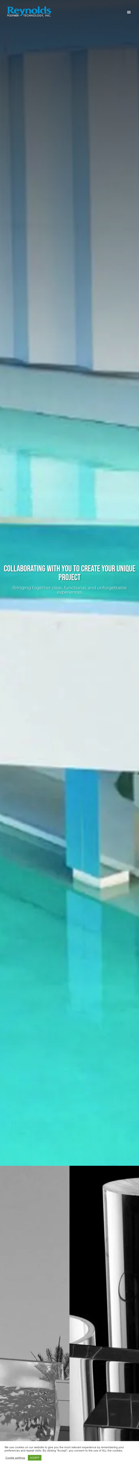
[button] (129, 12)
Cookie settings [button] (15, 1457)
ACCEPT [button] (34, 1457)
